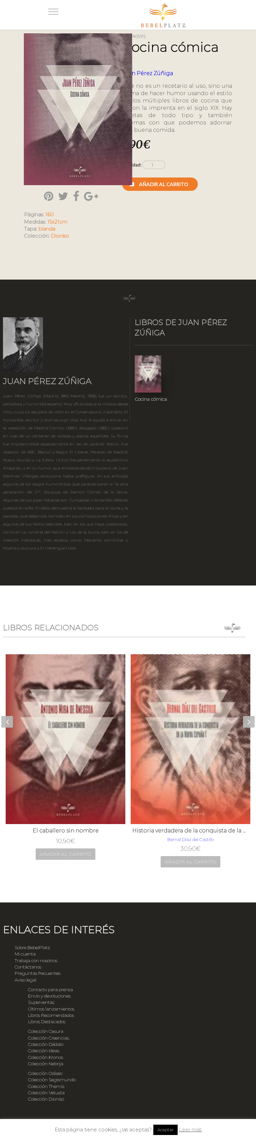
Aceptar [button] (165, 1129)
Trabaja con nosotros (36, 960)
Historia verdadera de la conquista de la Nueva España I (190, 830)
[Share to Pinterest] (48, 196)
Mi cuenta (25, 954)
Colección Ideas (43, 1050)
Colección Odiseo (45, 1073)
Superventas (41, 1002)
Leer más (190, 1129)
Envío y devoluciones (49, 996)
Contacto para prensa (50, 989)
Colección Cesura (45, 1031)
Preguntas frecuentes (37, 973)
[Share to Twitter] (63, 196)
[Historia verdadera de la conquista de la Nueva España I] (190, 739)
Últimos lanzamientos (51, 1009)
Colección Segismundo (52, 1079)
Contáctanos (28, 967)
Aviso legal (25, 980)
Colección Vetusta (46, 1092)
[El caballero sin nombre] (65, 739)
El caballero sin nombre (66, 830)
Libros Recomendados (51, 1015)
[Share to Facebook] (76, 196)
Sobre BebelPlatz (32, 947)
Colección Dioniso (46, 1099)
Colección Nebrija (45, 1063)
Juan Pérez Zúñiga (147, 73)
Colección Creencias (48, 1038)
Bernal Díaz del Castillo (190, 839)
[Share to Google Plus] (91, 196)
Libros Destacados (46, 1021)
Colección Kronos (45, 1057)
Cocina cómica (151, 399)
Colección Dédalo (45, 1044)
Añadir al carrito (163, 184)
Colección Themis (46, 1086)
